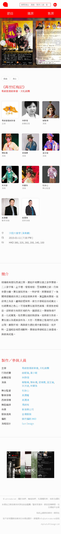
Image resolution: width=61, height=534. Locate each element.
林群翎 (25, 120)
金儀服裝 (26, 414)
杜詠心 (45, 185)
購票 (30, 13)
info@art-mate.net (47, 518)
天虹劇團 (25, 91)
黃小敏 (33, 372)
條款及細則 (55, 498)
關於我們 (22, 498)
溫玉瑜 (45, 152)
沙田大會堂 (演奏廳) (19, 233)
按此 (58, 512)
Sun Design (28, 423)
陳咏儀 (5, 152)
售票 (51, 13)
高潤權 (5, 217)
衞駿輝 (45, 120)
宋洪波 (5, 185)
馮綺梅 (25, 404)
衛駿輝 (25, 382)
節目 (10, 13)
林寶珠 (25, 185)
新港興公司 (28, 409)
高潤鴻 (25, 217)
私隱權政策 (43, 498)
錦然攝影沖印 (29, 419)
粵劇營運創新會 (9, 91)
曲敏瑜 (25, 372)
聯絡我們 (32, 498)
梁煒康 (25, 152)
